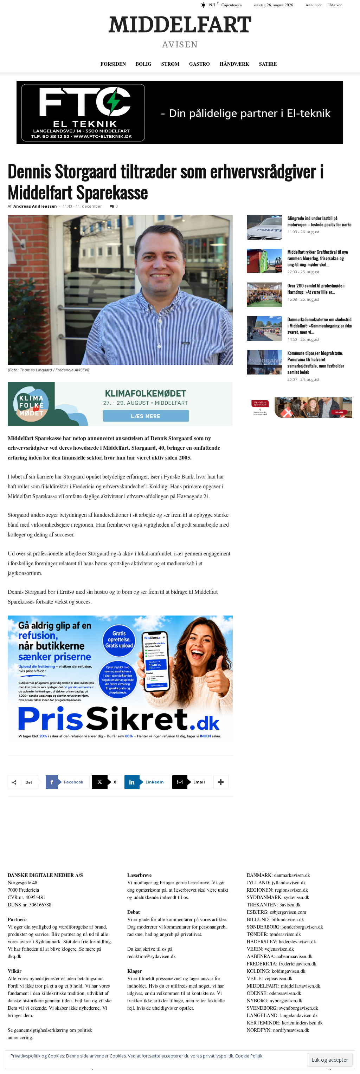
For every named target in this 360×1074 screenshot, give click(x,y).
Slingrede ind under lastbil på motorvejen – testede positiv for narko (320, 221)
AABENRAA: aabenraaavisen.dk (280, 956)
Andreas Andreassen (35, 206)
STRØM (170, 63)
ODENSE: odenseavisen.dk (274, 993)
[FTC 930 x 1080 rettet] (180, 112)
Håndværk (234, 63)
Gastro (199, 63)
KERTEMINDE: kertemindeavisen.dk (285, 1022)
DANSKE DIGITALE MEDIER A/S (45, 875)
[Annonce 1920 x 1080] (120, 679)
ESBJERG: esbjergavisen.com (276, 912)
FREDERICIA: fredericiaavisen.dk (281, 963)
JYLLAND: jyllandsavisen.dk (276, 882)
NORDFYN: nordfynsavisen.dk (278, 1030)
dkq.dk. (15, 956)
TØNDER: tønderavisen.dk (274, 934)
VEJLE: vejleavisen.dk (269, 978)
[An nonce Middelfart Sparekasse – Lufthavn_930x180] (299, 415)
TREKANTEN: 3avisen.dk (274, 904)
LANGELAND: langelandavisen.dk (282, 1015)
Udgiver (335, 4)
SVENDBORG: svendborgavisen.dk (282, 1007)
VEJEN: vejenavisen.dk (270, 948)
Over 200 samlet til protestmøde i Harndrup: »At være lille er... (316, 288)
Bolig (144, 63)
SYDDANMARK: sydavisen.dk (278, 897)
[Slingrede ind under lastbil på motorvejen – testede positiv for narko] (264, 227)
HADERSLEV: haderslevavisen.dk (281, 941)
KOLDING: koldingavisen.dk (276, 971)
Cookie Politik (248, 1056)
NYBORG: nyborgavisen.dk (274, 1000)
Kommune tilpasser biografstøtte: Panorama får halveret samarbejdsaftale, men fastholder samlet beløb (316, 362)
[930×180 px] (120, 404)
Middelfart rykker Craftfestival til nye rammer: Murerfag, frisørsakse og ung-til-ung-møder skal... (318, 258)
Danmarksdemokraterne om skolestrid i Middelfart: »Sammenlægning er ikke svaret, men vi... (320, 325)
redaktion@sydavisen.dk (151, 956)
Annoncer (314, 4)
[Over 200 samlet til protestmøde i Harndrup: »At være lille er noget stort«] (264, 294)
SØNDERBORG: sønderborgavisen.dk (285, 926)
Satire (268, 63)
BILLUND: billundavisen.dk (275, 919)
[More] (221, 782)
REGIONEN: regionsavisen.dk (277, 889)
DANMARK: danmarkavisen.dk (278, 875)
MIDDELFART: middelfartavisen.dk (283, 985)
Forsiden (113, 63)
